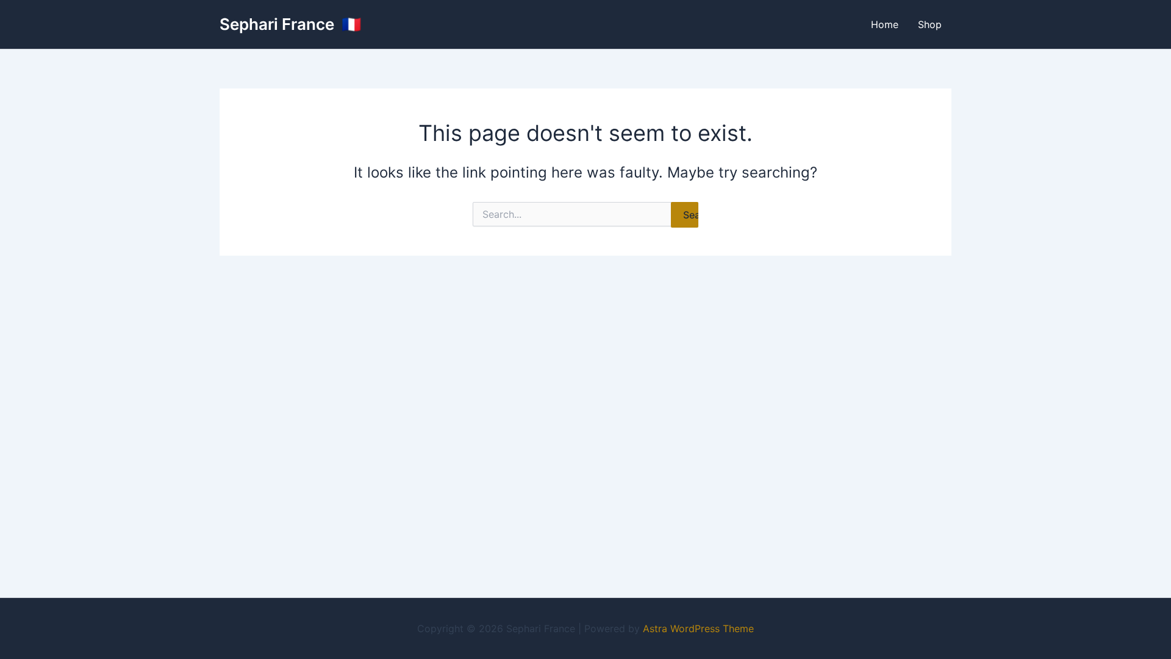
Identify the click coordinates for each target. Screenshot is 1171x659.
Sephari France (279, 24)
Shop (930, 24)
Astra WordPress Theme (698, 628)
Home (884, 24)
